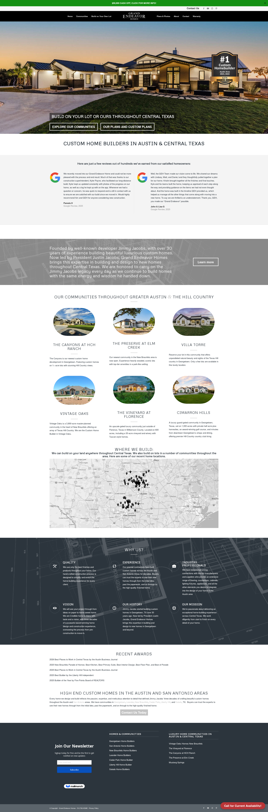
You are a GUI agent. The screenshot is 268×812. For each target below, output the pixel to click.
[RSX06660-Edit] (134, 390)
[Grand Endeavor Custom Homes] (194, 322)
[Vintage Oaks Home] (74, 390)
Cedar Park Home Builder (121, 759)
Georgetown (119, 702)
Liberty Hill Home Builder (120, 764)
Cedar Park (154, 702)
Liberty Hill (165, 702)
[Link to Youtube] (208, 8)
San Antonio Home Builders (121, 745)
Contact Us (193, 8)
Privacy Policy (94, 808)
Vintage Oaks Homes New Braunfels (186, 743)
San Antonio (128, 573)
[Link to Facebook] (204, 8)
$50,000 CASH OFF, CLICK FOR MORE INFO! (134, 3)
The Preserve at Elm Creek (134, 345)
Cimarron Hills (193, 412)
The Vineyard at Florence (134, 414)
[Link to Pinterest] (216, 8)
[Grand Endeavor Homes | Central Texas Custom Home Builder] (134, 16)
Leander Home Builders (120, 755)
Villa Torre (193, 345)
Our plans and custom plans (127, 127)
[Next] (265, 78)
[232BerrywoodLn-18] (134, 321)
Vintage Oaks (74, 413)
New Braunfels (141, 702)
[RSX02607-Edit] (74, 322)
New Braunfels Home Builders (123, 750)
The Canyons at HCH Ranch (74, 347)
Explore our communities (73, 127)
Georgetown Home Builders (122, 741)
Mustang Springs (176, 762)
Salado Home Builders (119, 769)
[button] (243, 805)
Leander (130, 702)
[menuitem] (70, 16)
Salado (178, 702)
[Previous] (2, 78)
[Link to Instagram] (212, 8)
